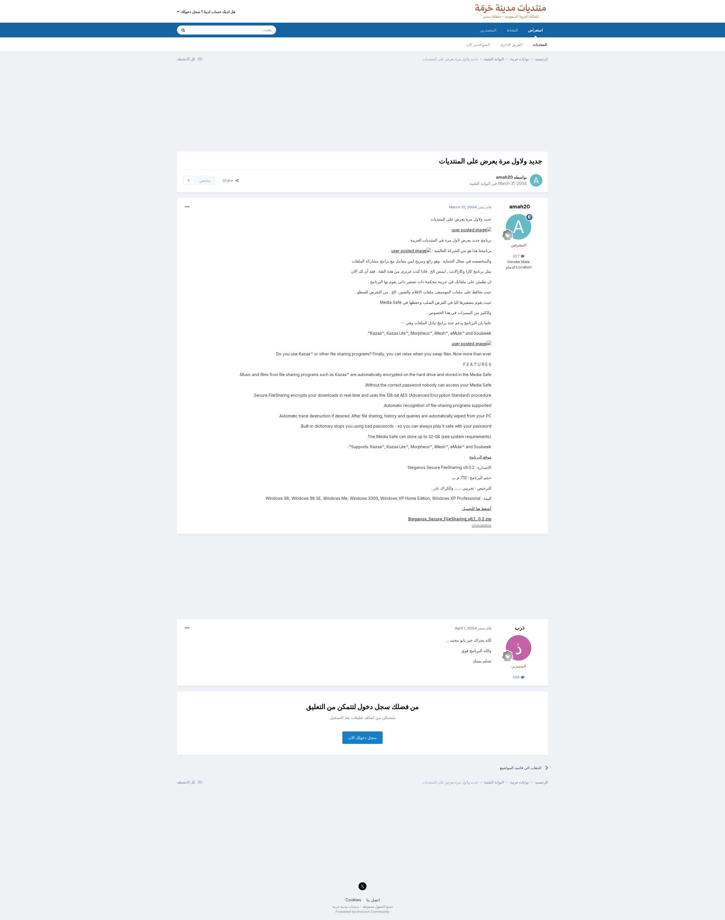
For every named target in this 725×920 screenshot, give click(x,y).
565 (517, 677)
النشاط (512, 30)
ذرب (519, 628)
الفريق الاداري (511, 44)
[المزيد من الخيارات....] (187, 207)
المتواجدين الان (478, 44)
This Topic (206, 30)
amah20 (504, 177)
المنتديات (540, 44)
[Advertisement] (362, 109)
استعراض (535, 30)
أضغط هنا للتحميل (476, 508)
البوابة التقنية (480, 183)
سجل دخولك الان (362, 737)
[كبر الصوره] (471, 229)
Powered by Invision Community (362, 912)
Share (229, 180)
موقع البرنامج (480, 456)
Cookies (353, 899)
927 (517, 256)
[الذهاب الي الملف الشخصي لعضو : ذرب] (518, 648)
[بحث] (183, 30)
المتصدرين (488, 30)
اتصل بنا (373, 899)
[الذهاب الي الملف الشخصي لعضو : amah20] (536, 180)
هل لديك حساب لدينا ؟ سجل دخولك (207, 11)
